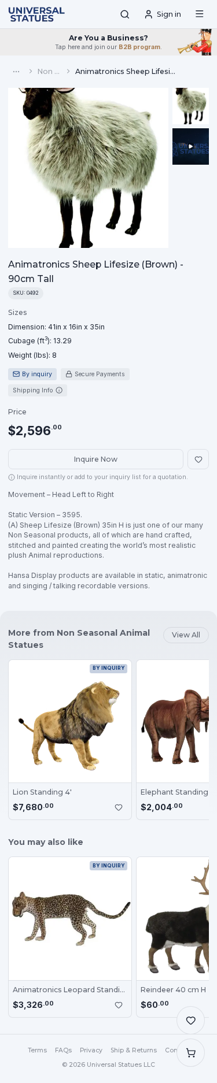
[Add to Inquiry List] (118, 807)
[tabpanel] (56, 333)
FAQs (63, 1050)
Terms (37, 1050)
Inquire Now (95, 459)
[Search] (125, 14)
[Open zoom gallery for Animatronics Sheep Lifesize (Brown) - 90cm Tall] (88, 168)
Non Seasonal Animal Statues (50, 71)
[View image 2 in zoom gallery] (190, 146)
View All (186, 634)
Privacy (91, 1050)
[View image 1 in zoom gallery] (190, 106)
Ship (134, 1050)
